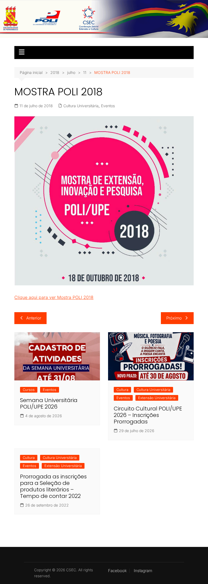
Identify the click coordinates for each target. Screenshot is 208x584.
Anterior (33, 318)
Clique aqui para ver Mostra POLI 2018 (53, 297)
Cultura (122, 389)
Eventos (108, 105)
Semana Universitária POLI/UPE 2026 (48, 403)
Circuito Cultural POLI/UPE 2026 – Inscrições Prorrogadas (148, 415)
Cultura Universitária (81, 105)
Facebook (117, 571)
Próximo (174, 318)
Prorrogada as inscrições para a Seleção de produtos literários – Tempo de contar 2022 (53, 486)
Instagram (143, 571)
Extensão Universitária (157, 398)
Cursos (29, 389)
